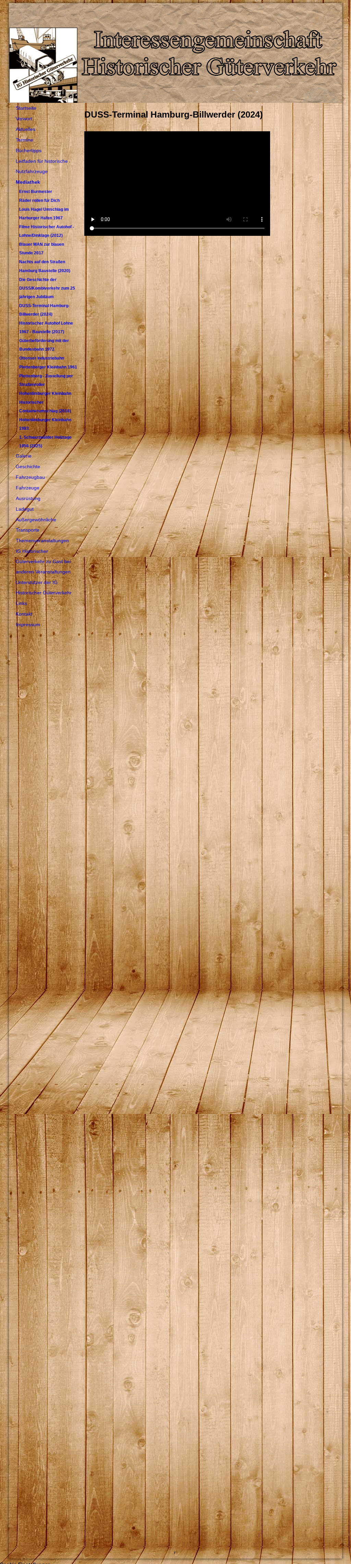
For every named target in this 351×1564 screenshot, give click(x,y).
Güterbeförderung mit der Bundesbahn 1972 (44, 345)
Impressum (28, 624)
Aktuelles (25, 129)
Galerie (24, 456)
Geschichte (28, 466)
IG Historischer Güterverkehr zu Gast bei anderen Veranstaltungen (43, 561)
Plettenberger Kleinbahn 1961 (48, 367)
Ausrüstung (28, 498)
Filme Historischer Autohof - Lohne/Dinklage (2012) (46, 231)
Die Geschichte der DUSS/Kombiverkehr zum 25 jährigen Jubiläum (47, 288)
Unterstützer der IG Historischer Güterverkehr (44, 587)
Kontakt (24, 614)
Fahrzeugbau (30, 477)
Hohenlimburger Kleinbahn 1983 (45, 424)
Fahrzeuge (27, 487)
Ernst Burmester (35, 191)
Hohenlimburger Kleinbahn (45, 393)
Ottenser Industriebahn (41, 358)
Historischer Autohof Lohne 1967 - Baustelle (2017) (46, 327)
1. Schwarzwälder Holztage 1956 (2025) (45, 441)
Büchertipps (28, 150)
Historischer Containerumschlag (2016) (45, 406)
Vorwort (24, 118)
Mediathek (28, 182)
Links (21, 603)
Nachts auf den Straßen (42, 261)
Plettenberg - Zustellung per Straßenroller (46, 380)
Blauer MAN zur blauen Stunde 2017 (41, 248)
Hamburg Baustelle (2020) (44, 270)
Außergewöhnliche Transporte (36, 525)
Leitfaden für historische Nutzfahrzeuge (42, 166)
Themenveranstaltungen (42, 540)
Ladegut (25, 509)
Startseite (26, 108)
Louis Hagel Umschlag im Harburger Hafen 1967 (44, 213)
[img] (175, 53)
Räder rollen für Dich (39, 200)
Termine (24, 140)
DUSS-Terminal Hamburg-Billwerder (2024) (44, 310)
